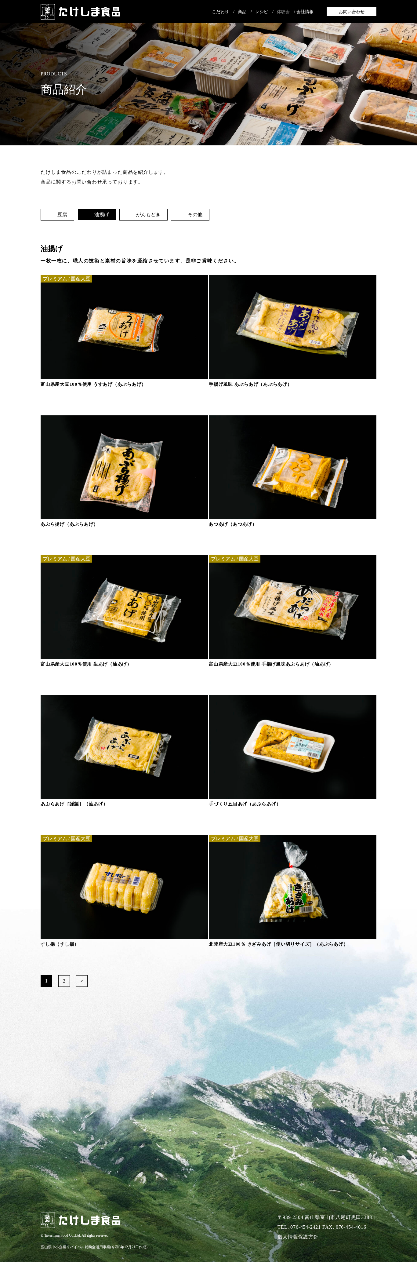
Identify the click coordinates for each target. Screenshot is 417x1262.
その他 (193, 214)
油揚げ (100, 214)
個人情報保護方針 (297, 1236)
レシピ (261, 11)
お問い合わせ (351, 11)
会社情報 (305, 11)
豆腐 (61, 214)
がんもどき (147, 214)
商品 (242, 11)
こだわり (220, 11)
